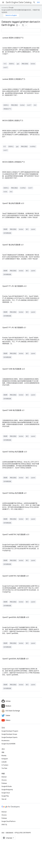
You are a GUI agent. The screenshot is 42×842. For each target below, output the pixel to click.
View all (4, 799)
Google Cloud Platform (9, 821)
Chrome (4, 780)
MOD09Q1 (33, 146)
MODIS (5, 191)
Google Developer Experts (9, 737)
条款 (3, 832)
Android (4, 777)
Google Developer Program (10, 731)
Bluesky (4, 755)
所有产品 (4, 824)
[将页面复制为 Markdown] (23, 25)
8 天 (5, 146)
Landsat (33, 63)
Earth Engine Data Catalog (18, 2)
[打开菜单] (3, 2)
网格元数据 (25, 63)
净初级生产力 (7, 109)
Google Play (5, 796)
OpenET (33, 229)
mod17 (6, 67)
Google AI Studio (7, 786)
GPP (18, 63)
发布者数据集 (7, 233)
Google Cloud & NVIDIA (8, 744)
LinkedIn (4, 762)
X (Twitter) (5, 765)
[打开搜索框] (34, 2)
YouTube (4, 768)
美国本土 (11, 63)
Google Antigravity (7, 789)
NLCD (35, 105)
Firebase (4, 783)
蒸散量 (5, 229)
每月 (27, 229)
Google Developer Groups (9, 734)
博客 (3, 752)
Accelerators (5, 740)
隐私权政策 (9, 832)
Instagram (5, 759)
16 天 (5, 63)
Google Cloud (6, 793)
